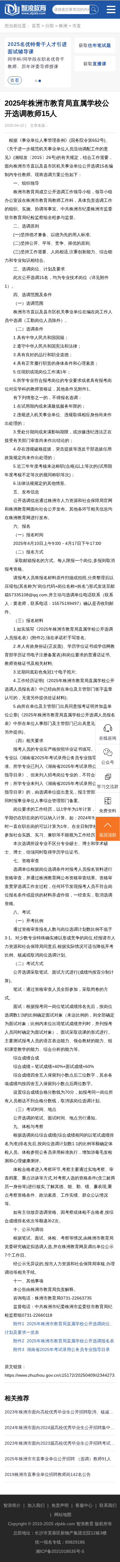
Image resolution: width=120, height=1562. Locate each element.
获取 (95, 45)
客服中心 (84, 1505)
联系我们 (108, 1505)
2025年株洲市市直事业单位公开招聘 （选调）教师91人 (58, 1458)
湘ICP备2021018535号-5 (60, 1551)
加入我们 (36, 1505)
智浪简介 (12, 1505)
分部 (49, 25)
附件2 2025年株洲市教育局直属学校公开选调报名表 (63, 1340)
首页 (36, 25)
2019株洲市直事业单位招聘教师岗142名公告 (48, 1474)
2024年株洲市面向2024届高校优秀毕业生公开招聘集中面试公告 (60, 1427)
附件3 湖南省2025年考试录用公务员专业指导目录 (61, 1349)
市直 (76, 25)
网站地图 (62, 1514)
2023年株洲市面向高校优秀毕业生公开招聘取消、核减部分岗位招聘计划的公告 (60, 1411)
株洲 (63, 25)
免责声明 (60, 1505)
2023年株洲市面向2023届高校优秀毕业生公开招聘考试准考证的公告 (60, 1443)
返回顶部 (107, 834)
